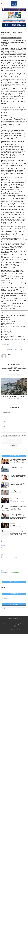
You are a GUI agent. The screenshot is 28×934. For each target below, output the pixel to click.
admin (10, 354)
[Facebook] (9, 619)
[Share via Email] (21, 349)
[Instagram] (15, 619)
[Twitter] (12, 619)
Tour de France (5, 344)
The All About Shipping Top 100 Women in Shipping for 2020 (18, 476)
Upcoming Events (14, 626)
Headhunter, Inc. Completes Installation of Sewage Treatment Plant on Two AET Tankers (18, 533)
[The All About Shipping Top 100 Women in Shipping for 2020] (5, 477)
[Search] (26, 3)
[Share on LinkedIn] (20, 349)
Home (5, 624)
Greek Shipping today (15, 491)
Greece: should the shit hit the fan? (17, 499)
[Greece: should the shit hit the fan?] (5, 500)
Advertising (15, 624)
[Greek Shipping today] (5, 492)
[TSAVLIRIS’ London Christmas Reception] (5, 525)
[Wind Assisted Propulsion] (5, 469)
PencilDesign (15, 628)
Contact (22, 624)
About (9, 624)
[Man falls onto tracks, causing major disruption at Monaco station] (14, 386)
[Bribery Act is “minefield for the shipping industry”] (5, 508)
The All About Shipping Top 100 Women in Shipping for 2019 (18, 460)
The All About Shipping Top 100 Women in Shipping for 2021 (18, 483)
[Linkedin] (18, 619)
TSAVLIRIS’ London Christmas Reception (18, 524)
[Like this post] (16, 349)
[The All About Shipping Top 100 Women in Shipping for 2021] (5, 485)
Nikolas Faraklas (17, 629)
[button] (2, 390)
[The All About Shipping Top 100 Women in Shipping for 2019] (5, 461)
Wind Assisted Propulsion (16, 467)
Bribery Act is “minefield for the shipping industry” (18, 507)
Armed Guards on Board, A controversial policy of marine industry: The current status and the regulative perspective (18, 516)
